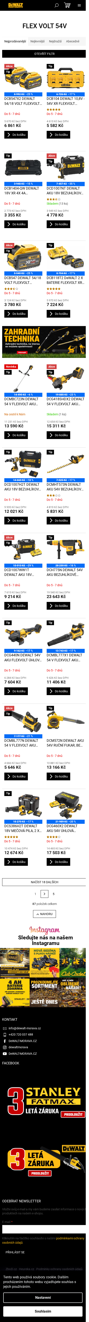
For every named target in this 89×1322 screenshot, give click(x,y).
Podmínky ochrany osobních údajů (59, 1269)
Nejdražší (55, 41)
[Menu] (79, 5)
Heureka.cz (26, 1269)
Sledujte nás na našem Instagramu (45, 940)
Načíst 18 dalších (44, 882)
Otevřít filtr (44, 54)
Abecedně (72, 41)
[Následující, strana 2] (44, 894)
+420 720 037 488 (21, 1034)
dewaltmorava (18, 1047)
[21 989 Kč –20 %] (66, 805)
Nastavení (43, 1298)
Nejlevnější (37, 41)
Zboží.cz (11, 1269)
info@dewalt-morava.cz (25, 1028)
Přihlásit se (15, 1252)
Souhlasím (43, 1311)
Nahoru (46, 914)
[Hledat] (56, 5)
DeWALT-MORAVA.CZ (23, 1041)
